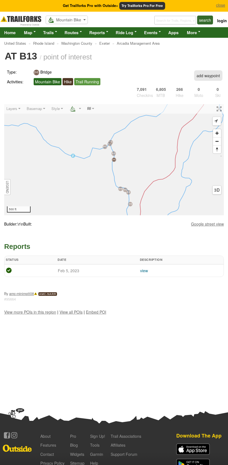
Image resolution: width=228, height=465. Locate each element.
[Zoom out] (217, 141)
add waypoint (208, 75)
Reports (97, 32)
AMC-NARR (47, 294)
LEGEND (7, 187)
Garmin (96, 454)
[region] (114, 159)
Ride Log (124, 32)
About (45, 436)
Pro (73, 436)
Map (28, 32)
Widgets (77, 454)
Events (150, 32)
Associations (126, 436)
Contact (47, 454)
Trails (48, 32)
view (144, 270)
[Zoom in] (217, 133)
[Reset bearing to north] (217, 149)
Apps (173, 32)
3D (217, 190)
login (222, 20)
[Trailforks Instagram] (14, 435)
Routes (71, 32)
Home (10, 32)
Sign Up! (97, 436)
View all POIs (71, 312)
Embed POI (96, 312)
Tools (95, 445)
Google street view (207, 224)
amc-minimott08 (21, 293)
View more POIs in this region (30, 312)
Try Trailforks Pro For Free (142, 5)
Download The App (199, 435)
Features (48, 445)
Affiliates (118, 445)
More (192, 32)
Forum (124, 454)
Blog (74, 445)
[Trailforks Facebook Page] (7, 435)
